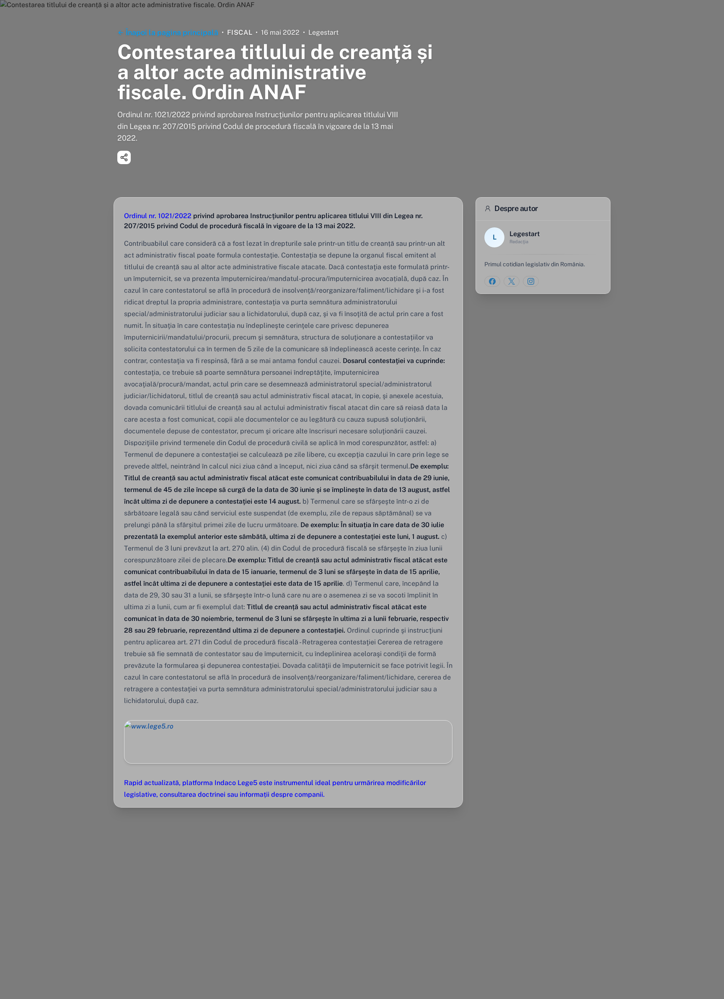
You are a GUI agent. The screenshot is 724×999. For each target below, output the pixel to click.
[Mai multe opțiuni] (124, 157)
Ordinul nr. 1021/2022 (157, 216)
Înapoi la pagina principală (172, 32)
